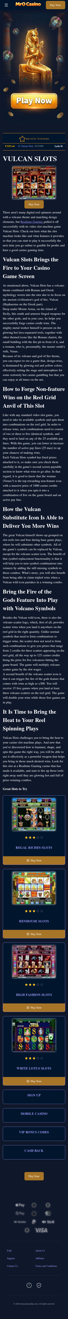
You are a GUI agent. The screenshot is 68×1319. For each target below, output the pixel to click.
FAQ (9, 1250)
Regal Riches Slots (34, 847)
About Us (40, 1250)
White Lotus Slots (34, 1068)
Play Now (55, 5)
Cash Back (33, 1150)
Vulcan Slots (21, 146)
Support (11, 1258)
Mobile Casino (34, 1113)
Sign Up (34, 1095)
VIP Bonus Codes (34, 1132)
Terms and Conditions (46, 1266)
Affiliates (39, 1258)
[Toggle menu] (6, 5)
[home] (27, 7)
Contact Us (12, 1266)
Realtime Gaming (32, 222)
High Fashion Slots (34, 994)
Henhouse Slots (34, 921)
